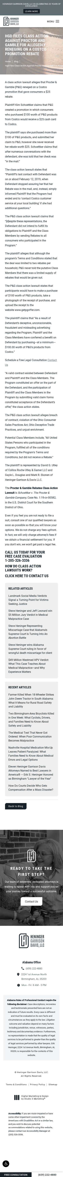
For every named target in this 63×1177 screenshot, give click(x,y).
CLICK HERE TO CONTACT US (27, 575)
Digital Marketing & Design (35, 1097)
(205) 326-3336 (15, 1134)
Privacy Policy (37, 1084)
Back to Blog (15, 806)
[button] (6, 1163)
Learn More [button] (31, 11)
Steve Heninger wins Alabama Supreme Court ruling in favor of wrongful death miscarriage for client (30, 648)
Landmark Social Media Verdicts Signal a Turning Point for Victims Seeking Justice (28, 600)
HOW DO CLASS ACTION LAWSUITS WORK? (23, 568)
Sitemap (53, 1084)
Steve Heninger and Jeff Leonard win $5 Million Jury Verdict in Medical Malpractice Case (30, 614)
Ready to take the (31, 871)
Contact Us (31, 901)
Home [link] (8, 61)
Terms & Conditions (16, 1084)
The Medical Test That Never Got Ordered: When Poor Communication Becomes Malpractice (30, 736)
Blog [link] (16, 61)
